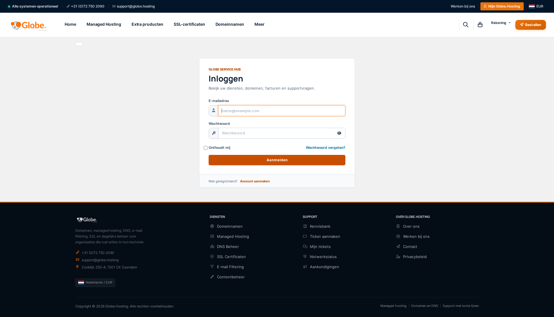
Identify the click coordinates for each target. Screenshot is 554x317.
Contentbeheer (231, 277)
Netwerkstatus (323, 256)
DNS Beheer (228, 246)
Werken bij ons (463, 6)
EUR (539, 6)
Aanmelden (277, 160)
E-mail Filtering (230, 266)
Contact (410, 246)
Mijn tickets (320, 246)
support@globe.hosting (136, 6)
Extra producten (147, 24)
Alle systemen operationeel (35, 6)
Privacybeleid (415, 256)
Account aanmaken (255, 181)
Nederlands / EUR (99, 282)
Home (70, 24)
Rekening (499, 23)
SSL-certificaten (189, 24)
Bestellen (533, 25)
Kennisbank (320, 226)
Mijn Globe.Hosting (504, 6)
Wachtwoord (219, 123)
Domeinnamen (230, 24)
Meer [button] (259, 24)
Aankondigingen (324, 266)
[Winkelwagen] (479, 24)
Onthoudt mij (219, 147)
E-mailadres (219, 101)
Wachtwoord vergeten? (325, 147)
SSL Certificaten (231, 256)
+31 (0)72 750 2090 (87, 6)
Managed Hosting (104, 24)
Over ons (411, 226)
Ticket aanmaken (325, 236)
